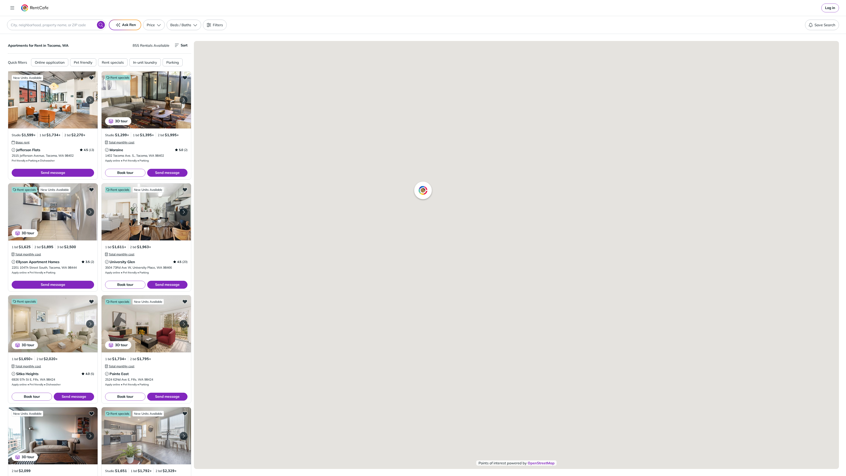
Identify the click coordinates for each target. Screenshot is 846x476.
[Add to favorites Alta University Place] (185, 413)
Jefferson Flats (28, 150)
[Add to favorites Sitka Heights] (91, 301)
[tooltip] (21, 142)
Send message (53, 172)
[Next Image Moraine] (183, 100)
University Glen (122, 262)
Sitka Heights (27, 374)
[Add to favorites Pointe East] (185, 301)
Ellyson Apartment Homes (37, 262)
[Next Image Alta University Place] (183, 436)
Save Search (824, 25)
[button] (53, 99)
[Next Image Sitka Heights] (90, 324)
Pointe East (119, 374)
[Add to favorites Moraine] (185, 78)
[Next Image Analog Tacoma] (90, 436)
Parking (172, 62)
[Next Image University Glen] (183, 212)
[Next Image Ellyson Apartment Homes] (90, 212)
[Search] (101, 25)
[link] (830, 8)
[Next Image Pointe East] (183, 324)
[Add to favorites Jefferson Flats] (91, 78)
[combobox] (56, 25)
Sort (184, 45)
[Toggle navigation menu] (12, 8)
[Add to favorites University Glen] (185, 189)
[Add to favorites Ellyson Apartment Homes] (91, 189)
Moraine (116, 150)
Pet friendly (83, 62)
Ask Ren (129, 24)
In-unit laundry (145, 62)
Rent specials (113, 62)
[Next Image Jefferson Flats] (90, 100)
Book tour (125, 172)
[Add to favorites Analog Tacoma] (91, 413)
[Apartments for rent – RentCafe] (35, 7)
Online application (50, 62)
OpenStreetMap (541, 463)
